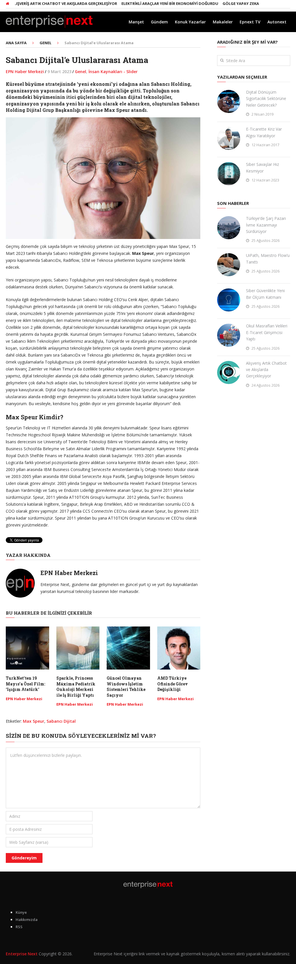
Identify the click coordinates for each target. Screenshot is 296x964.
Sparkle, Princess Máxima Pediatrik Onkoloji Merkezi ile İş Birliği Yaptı (75, 686)
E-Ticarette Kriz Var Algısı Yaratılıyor (264, 132)
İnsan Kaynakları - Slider (113, 71)
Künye (21, 912)
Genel (80, 71)
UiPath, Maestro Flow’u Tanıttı (268, 258)
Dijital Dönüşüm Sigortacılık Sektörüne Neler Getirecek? (266, 98)
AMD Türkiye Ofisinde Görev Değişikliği (172, 683)
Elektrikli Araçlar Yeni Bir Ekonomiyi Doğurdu (154, 3)
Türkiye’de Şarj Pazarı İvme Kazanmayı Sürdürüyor (266, 225)
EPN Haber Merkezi (25, 71)
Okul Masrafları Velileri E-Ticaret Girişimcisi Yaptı (266, 332)
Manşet (136, 22)
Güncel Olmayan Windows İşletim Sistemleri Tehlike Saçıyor (126, 686)
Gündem (159, 22)
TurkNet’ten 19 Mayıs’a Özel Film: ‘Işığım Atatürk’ (25, 683)
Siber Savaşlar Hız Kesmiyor (262, 167)
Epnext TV (250, 22)
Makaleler (223, 22)
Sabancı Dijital (61, 721)
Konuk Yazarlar (190, 22)
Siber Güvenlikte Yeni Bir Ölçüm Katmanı (265, 294)
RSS (19, 926)
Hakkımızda (27, 919)
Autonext (276, 22)
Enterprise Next (22, 953)
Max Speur (33, 721)
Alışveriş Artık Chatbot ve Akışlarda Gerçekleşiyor (266, 369)
